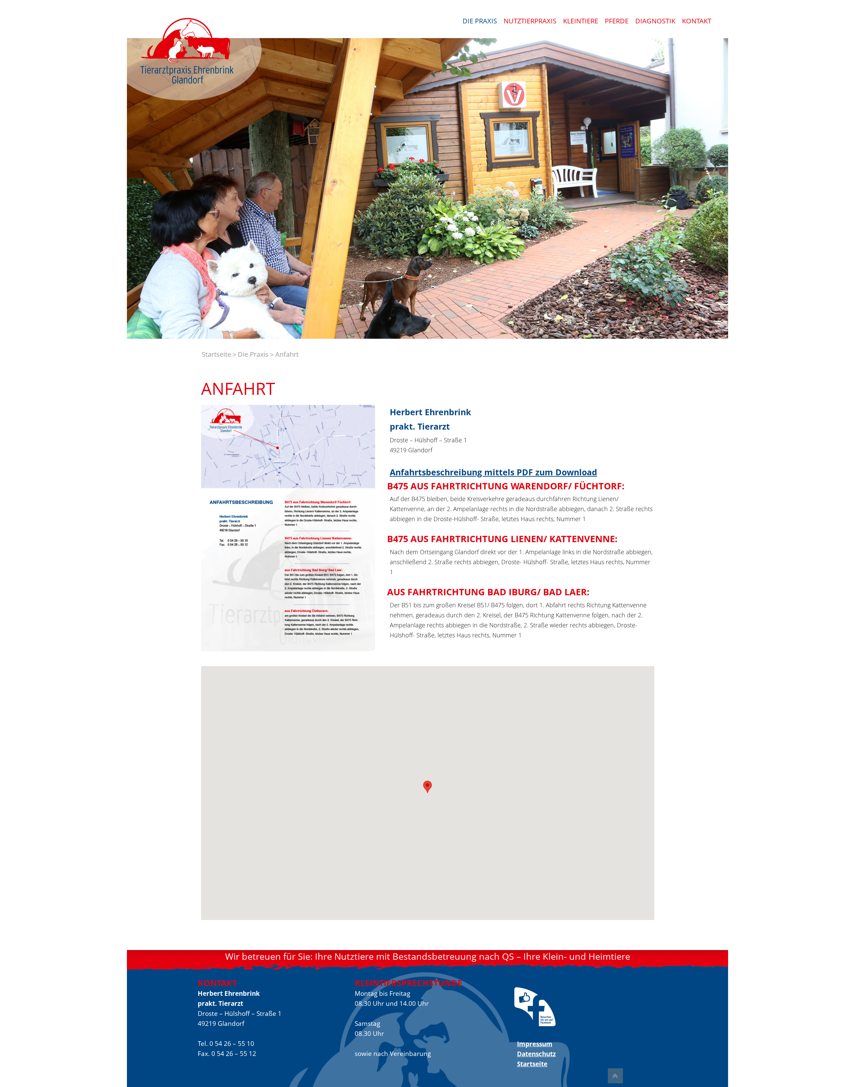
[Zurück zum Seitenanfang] (615, 1075)
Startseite (532, 1064)
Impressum (534, 1044)
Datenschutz (536, 1054)
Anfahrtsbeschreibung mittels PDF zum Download (493, 472)
